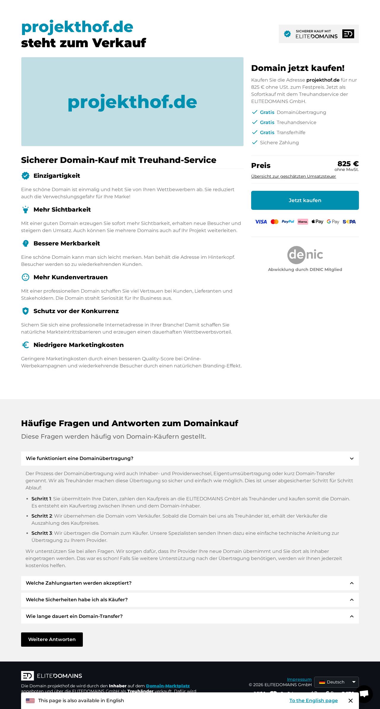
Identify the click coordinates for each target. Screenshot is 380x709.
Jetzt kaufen (305, 200)
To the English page (313, 700)
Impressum (299, 679)
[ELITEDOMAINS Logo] (110, 676)
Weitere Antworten (52, 639)
